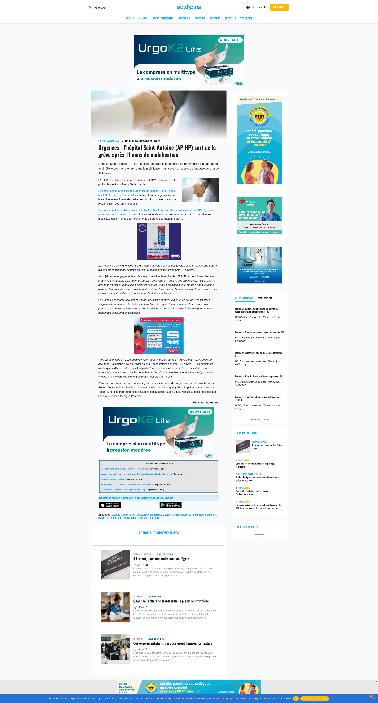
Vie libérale (184, 18)
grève (101, 518)
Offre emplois (265, 298)
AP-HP (125, 514)
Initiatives (215, 18)
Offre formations (244, 298)
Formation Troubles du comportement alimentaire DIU (259, 332)
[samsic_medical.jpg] (159, 353)
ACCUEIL (130, 18)
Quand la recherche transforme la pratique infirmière (171, 600)
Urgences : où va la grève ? (113, 479)
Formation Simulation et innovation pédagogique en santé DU (258, 398)
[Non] (374, 698)
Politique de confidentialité (315, 698)
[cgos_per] (189, 694)
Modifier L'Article (165, 554)
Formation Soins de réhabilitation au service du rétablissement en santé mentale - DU (256, 310)
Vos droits (246, 18)
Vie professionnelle (162, 18)
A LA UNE (143, 18)
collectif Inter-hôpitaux (149, 514)
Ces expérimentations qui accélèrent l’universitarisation (172, 643)
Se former (230, 18)
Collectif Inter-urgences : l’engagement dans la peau (125, 489)
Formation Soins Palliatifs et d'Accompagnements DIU (259, 376)
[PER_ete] (259, 183)
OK (296, 698)
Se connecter (259, 7)
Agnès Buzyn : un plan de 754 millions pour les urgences (127, 484)
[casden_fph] (259, 282)
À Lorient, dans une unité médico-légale (161, 558)
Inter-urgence (113, 518)
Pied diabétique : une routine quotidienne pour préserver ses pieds (257, 479)
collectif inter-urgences (178, 514)
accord (116, 514)
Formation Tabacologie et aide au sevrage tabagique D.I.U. (258, 354)
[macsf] (259, 233)
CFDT (132, 514)
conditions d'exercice (204, 514)
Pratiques (199, 18)
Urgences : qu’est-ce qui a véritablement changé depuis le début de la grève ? (136, 473)
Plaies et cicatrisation (244, 474)
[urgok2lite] (189, 86)
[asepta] (159, 259)
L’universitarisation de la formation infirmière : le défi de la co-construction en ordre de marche (258, 506)
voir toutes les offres (259, 419)
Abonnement (279, 7)
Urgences (154, 518)
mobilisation (129, 518)
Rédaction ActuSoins (150, 140)
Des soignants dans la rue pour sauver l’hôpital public (126, 468)
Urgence (143, 518)
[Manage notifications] (371, 696)
